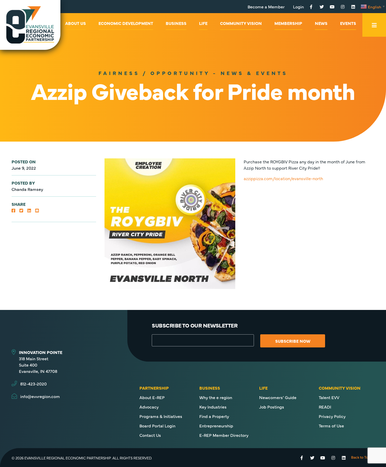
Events (348, 23)
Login (298, 6)
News (321, 23)
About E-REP (152, 397)
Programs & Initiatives (160, 416)
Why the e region (215, 397)
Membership (288, 23)
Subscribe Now (292, 341)
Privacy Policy (332, 416)
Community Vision (241, 23)
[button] (13, 210)
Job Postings (271, 407)
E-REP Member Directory (223, 435)
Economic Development (125, 23)
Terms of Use (331, 425)
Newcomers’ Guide (277, 397)
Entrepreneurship (216, 425)
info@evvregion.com (40, 396)
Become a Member (266, 6)
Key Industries (213, 407)
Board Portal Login (157, 425)
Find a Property (214, 416)
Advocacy (149, 407)
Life (203, 23)
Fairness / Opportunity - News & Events (193, 72)
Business (176, 23)
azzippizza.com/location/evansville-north (283, 178)
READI (325, 407)
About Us (75, 23)
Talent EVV (329, 397)
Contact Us (150, 435)
